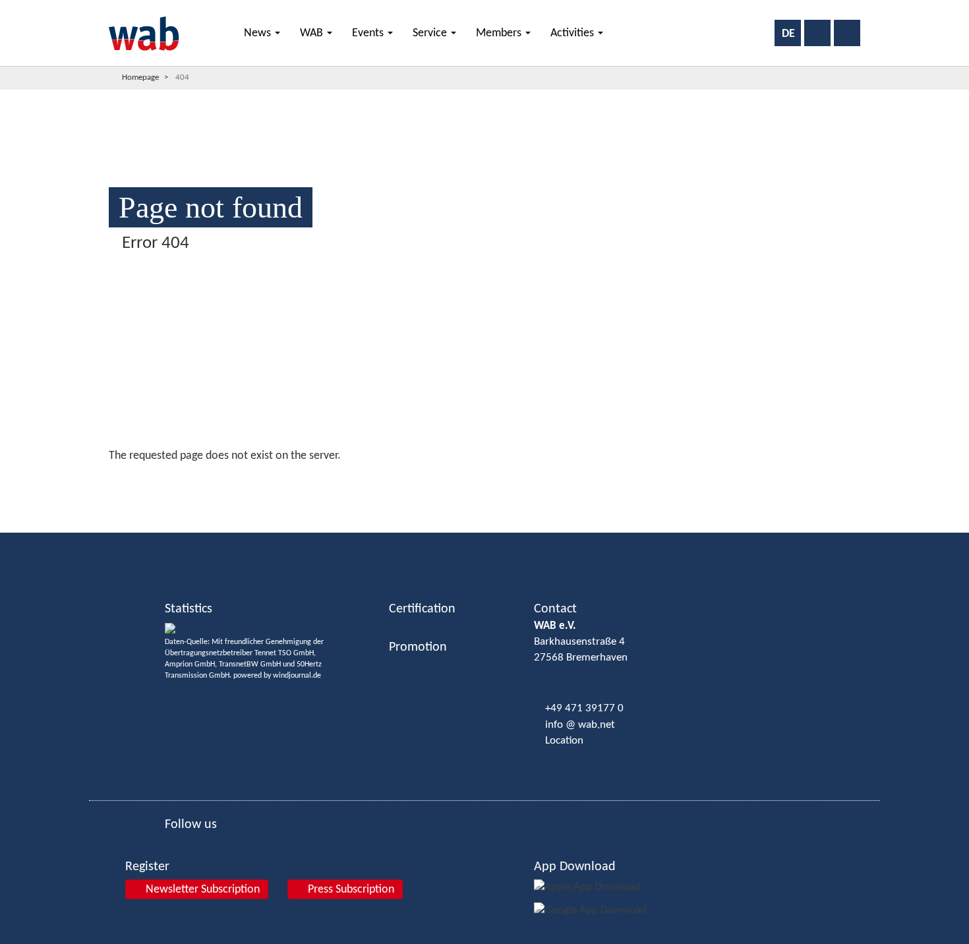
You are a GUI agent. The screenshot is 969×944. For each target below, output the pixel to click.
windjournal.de (297, 676)
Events (369, 33)
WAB (313, 33)
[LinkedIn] (16, 412)
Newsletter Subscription (201, 889)
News (259, 33)
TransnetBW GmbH (250, 664)
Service (431, 33)
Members (500, 33)
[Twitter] (16, 389)
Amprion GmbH (190, 664)
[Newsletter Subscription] (16, 506)
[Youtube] (16, 436)
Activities (573, 33)
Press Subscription (349, 889)
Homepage (140, 77)
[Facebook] (16, 366)
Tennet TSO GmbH (284, 653)
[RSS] (16, 459)
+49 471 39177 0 (584, 708)
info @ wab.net (580, 724)
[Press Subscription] (16, 483)
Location (564, 740)
